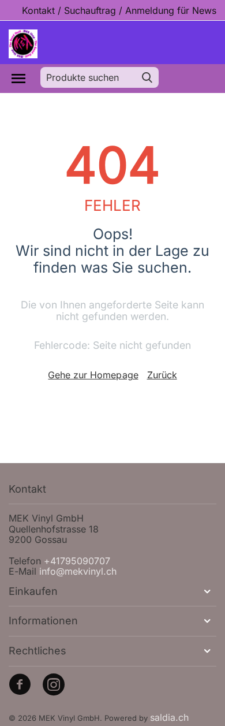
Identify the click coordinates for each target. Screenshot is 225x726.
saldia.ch (169, 717)
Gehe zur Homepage (93, 375)
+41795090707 (77, 561)
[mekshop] (23, 43)
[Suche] (147, 77)
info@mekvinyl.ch (78, 571)
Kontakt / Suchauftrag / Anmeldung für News (119, 10)
